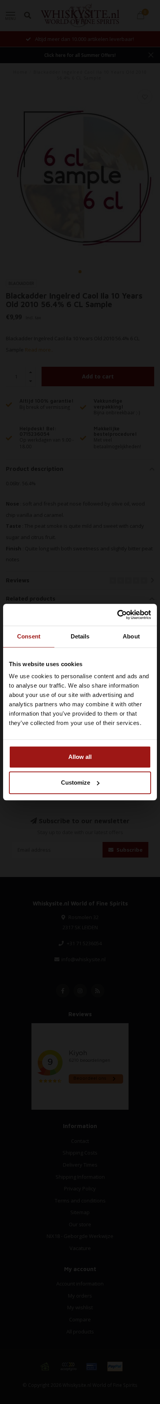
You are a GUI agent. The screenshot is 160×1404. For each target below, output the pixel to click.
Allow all (80, 756)
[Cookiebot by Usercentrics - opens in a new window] (117, 615)
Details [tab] (80, 636)
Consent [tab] (28, 636)
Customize (75, 782)
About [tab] (131, 636)
